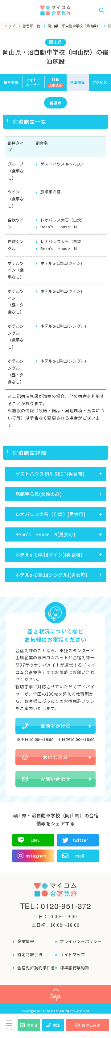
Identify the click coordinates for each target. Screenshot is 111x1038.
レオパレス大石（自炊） (62, 220)
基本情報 (11, 82)
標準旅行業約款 (74, 968)
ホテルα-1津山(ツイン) (61, 263)
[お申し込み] (87, 1029)
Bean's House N (58, 227)
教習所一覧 (31, 25)
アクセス (99, 82)
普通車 (55, 102)
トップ (10, 25)
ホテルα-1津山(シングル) (63, 326)
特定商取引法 (30, 954)
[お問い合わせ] (29, 1029)
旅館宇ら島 (50, 192)
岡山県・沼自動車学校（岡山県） (74, 25)
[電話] (53, 1029)
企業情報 (25, 941)
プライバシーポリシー (81, 941)
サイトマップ (72, 954)
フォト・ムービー (33, 82)
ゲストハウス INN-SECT (62, 164)
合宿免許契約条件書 (36, 968)
